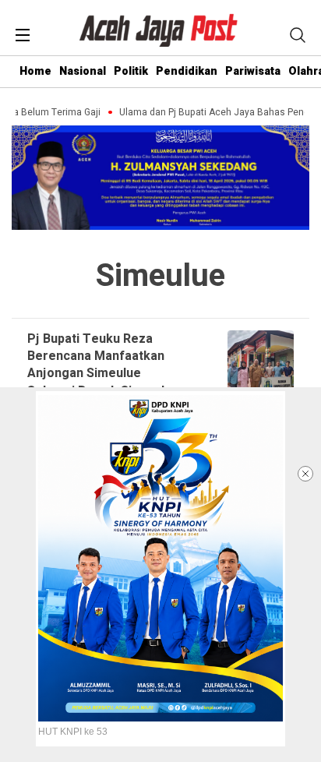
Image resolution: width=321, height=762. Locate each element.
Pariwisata (252, 71)
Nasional (82, 71)
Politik (131, 71)
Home (35, 71)
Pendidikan (186, 71)
